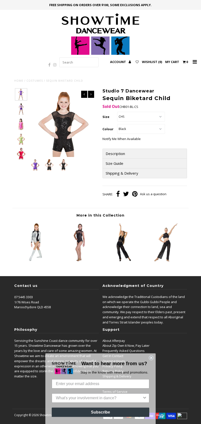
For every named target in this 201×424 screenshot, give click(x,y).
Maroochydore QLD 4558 (32, 307)
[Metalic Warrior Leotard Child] (36, 261)
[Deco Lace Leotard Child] (79, 261)
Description (115, 153)
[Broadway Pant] (122, 261)
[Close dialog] (151, 357)
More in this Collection (100, 215)
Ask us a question (153, 194)
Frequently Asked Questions (123, 350)
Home (18, 80)
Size (105, 117)
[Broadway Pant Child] (165, 261)
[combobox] (99, 397)
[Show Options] (144, 397)
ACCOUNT (118, 62)
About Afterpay (113, 340)
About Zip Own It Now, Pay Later (126, 345)
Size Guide (115, 163)
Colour (107, 129)
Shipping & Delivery (122, 173)
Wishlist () (152, 62)
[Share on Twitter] (126, 194)
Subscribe (100, 412)
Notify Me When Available (121, 139)
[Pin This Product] (135, 194)
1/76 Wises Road (26, 302)
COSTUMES (34, 80)
